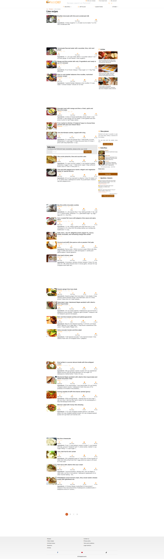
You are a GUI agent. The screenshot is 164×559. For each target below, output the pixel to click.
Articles (82, 6)
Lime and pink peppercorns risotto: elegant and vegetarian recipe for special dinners (76, 170)
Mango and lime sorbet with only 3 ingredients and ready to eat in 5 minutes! (76, 62)
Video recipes (50, 541)
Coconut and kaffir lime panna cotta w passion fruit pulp (75, 242)
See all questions (113, 193)
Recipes (67, 6)
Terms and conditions (89, 543)
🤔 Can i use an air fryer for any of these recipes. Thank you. (106, 190)
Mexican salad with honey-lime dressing (70, 405)
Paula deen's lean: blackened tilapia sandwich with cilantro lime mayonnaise (76, 303)
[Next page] (73, 514)
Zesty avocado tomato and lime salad (69, 330)
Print (113, 167)
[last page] (77, 514)
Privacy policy (87, 541)
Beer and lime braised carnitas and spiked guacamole (74, 317)
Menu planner (107, 144)
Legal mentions (87, 545)
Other (114, 6)
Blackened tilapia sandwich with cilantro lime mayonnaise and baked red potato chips (77, 377)
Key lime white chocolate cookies (68, 205)
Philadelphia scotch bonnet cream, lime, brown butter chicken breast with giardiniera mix (77, 478)
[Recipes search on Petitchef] (109, 3)
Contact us (86, 538)
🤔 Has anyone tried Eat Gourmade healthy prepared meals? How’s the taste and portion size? (107, 181)
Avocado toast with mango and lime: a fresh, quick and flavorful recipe (75, 109)
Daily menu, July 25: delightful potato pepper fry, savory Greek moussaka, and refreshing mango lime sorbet (75, 233)
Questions (99, 6)
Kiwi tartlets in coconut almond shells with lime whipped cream (75, 363)
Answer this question (102, 183)
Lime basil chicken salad (65, 255)
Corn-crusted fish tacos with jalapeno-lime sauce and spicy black (76, 218)
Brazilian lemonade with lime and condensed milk (73, 16)
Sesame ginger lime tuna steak (67, 289)
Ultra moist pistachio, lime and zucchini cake (71, 156)
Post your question (109, 196)
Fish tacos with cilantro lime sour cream (70, 464)
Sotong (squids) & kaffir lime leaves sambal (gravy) (73, 391)
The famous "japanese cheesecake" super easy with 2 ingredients (111, 164)
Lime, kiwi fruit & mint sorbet (66, 451)
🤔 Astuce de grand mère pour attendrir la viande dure (105, 186)
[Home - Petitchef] (47, 9)
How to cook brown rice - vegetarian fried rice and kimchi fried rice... (111, 158)
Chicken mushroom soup (111, 151)
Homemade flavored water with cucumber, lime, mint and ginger (75, 49)
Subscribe (87, 152)
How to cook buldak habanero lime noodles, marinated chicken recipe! (75, 75)
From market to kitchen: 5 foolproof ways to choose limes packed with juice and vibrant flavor (76, 123)
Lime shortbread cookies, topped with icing (71, 132)
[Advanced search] (111, 3)
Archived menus (106, 167)
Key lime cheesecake (64, 438)
